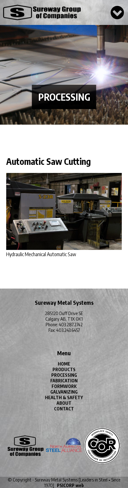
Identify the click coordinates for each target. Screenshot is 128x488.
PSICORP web (70, 485)
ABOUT (64, 403)
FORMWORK (64, 386)
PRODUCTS (64, 369)
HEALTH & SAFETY (64, 397)
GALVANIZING (64, 392)
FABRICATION (64, 380)
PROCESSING (64, 375)
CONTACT (64, 408)
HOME (64, 363)
